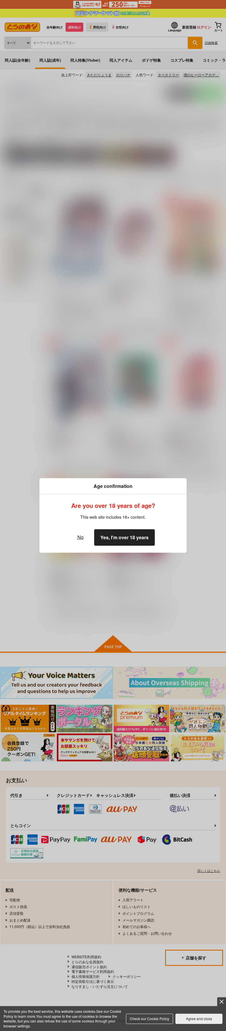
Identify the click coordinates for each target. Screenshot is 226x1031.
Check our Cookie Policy (149, 1018)
